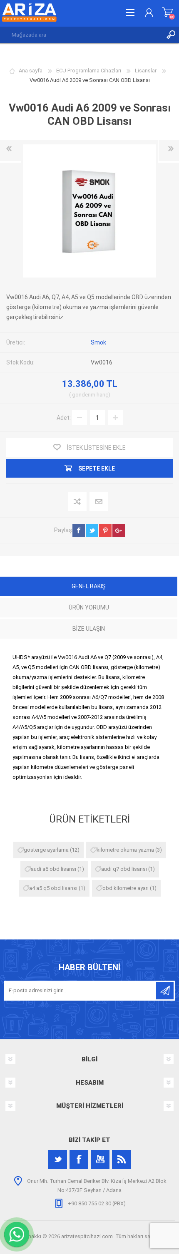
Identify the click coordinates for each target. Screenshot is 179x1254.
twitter (92, 530)
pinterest (105, 530)
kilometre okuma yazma (125, 850)
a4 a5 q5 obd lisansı (53, 888)
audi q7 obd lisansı (124, 869)
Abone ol (165, 990)
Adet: (64, 417)
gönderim (84, 395)
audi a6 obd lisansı (53, 869)
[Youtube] (100, 1159)
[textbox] (81, 35)
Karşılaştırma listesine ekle (78, 502)
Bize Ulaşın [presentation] (88, 628)
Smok (98, 342)
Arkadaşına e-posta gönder (99, 502)
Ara (170, 35)
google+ (118, 530)
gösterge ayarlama (46, 850)
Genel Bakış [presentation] (89, 586)
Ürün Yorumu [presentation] (89, 607)
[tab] (88, 587)
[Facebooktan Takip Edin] (79, 1159)
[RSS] (121, 1159)
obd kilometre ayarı (125, 888)
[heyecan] (57, 1159)
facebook (78, 530)
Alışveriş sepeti (167, 12)
